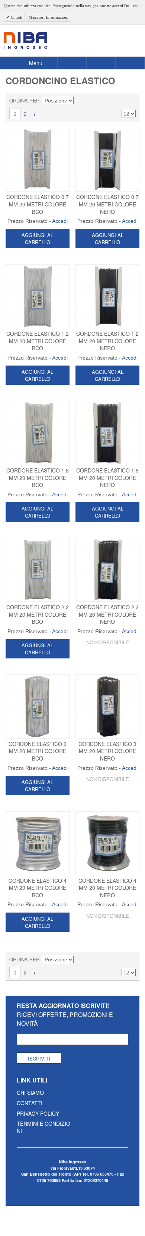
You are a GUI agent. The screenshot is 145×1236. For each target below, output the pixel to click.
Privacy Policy (38, 1113)
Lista (130, 100)
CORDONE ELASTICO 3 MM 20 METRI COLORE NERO (107, 751)
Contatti (29, 1103)
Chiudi (16, 17)
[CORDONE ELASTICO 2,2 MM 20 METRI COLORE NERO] (107, 570)
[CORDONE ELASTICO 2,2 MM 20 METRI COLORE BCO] (38, 570)
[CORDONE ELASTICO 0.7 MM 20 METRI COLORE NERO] (107, 160)
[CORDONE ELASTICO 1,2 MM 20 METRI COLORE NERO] (107, 296)
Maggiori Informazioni (48, 17)
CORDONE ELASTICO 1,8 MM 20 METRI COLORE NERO (107, 478)
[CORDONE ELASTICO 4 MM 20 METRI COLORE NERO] (107, 843)
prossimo (34, 114)
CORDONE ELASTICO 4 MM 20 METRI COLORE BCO (38, 888)
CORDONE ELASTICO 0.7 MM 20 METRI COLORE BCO (37, 204)
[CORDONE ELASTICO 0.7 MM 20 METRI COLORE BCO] (38, 160)
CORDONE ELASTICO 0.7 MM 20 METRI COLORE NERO (107, 204)
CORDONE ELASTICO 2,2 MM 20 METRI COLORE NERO (107, 614)
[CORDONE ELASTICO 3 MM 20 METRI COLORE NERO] (107, 706)
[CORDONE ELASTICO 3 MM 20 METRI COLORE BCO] (38, 706)
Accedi (60, 221)
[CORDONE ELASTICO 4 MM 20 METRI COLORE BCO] (38, 843)
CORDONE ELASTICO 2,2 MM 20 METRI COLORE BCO (37, 614)
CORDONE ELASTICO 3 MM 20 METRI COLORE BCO (38, 751)
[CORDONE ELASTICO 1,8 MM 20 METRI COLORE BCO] (38, 433)
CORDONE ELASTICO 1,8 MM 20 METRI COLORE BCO (37, 478)
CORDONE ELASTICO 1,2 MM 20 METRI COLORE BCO (37, 341)
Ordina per (24, 100)
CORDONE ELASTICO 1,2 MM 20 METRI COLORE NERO (107, 341)
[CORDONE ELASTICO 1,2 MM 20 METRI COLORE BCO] (38, 296)
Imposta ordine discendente (80, 100)
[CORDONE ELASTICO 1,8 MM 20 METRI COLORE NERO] (107, 433)
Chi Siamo (30, 1092)
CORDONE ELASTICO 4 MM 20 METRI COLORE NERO (107, 888)
